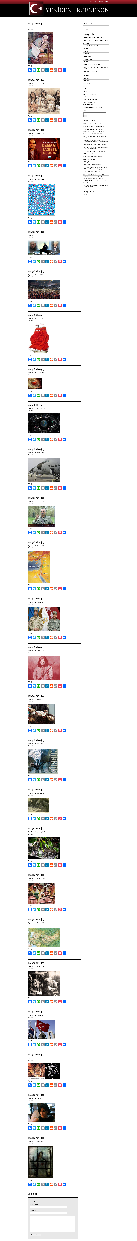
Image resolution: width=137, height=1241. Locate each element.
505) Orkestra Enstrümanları (91, 154)
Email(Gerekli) (34, 1210)
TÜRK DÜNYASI (88, 105)
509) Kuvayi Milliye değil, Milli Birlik (93, 126)
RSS (106, 2)
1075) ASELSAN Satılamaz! (91, 171)
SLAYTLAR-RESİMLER (90, 94)
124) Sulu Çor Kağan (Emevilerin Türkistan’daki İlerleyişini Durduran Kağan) (95, 141)
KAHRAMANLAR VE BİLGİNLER (93, 64)
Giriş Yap (86, 195)
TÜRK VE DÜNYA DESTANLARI (92, 107)
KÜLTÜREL (86, 81)
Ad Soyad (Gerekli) (35, 1204)
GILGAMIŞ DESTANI (89, 59)
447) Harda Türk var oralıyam (92, 164)
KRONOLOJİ (87, 78)
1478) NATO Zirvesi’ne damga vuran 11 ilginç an (94, 181)
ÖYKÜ (85, 89)
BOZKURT (86, 51)
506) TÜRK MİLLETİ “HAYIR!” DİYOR (94, 151)
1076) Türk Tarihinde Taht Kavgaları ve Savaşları (94, 136)
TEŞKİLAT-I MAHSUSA (90, 99)
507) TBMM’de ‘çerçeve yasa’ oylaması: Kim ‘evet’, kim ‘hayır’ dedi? (96, 147)
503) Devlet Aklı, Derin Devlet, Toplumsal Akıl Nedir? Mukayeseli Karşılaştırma (95, 168)
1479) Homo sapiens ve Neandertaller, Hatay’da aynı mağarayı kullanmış (94, 177)
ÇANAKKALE (87, 54)
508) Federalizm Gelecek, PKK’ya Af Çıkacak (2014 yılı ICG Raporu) (93, 132)
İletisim (101, 2)
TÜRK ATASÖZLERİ (89, 102)
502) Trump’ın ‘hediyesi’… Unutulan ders (95, 174)
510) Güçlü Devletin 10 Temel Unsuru (94, 124)
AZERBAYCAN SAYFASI (90, 46)
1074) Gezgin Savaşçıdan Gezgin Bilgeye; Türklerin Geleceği (95, 185)
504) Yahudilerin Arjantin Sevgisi (92, 156)
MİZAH (85, 86)
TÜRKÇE (86, 110)
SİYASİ (85, 91)
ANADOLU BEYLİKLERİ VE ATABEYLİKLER (96, 40)
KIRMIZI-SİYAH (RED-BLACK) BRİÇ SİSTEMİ (93, 74)
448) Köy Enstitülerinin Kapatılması (93, 129)
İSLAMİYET (86, 62)
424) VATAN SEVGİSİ (89, 159)
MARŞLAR (86, 83)
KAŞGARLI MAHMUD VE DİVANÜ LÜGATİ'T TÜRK (96, 67)
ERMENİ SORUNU (89, 56)
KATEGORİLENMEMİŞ (90, 71)
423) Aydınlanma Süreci (90, 162)
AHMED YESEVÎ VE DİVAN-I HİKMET (94, 38)
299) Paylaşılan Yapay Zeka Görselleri (94, 144)
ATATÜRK (86, 43)
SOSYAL (86, 97)
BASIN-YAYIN (87, 48)
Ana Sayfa (93, 2)
